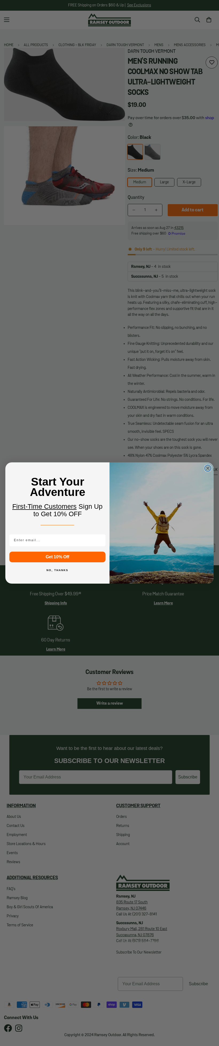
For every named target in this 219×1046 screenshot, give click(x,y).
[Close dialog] (208, 468)
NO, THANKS (57, 570)
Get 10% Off (57, 557)
